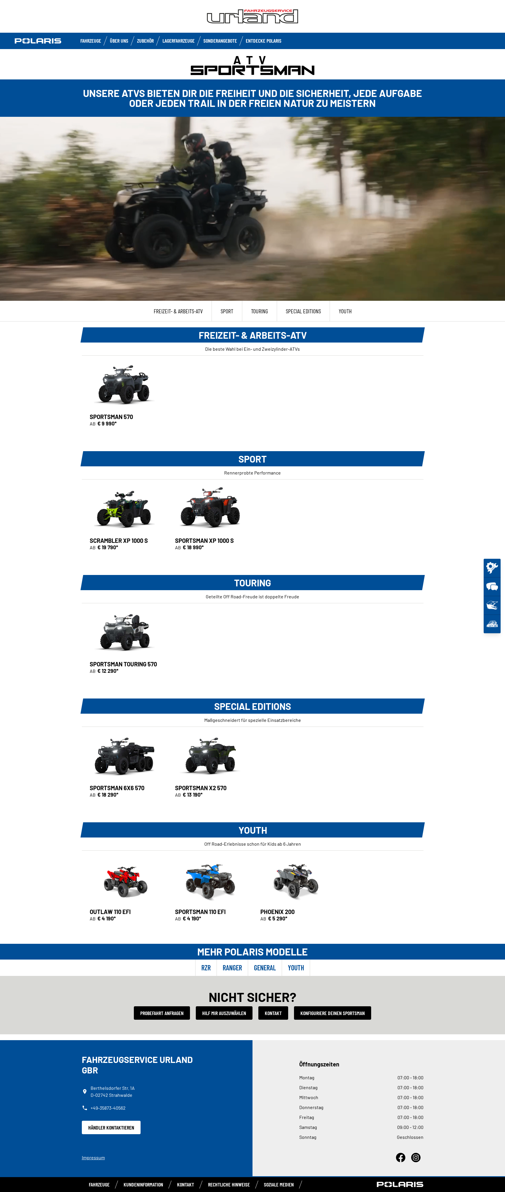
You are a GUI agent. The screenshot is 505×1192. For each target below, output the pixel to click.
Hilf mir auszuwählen (224, 1013)
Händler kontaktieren (111, 1127)
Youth (296, 967)
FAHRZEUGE (90, 40)
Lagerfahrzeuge (178, 40)
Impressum (93, 1157)
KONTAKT (185, 1184)
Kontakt (273, 1013)
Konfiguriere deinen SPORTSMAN (332, 1013)
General (265, 967)
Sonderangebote (220, 40)
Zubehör (145, 40)
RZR (206, 967)
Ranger (232, 967)
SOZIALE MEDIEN (279, 1184)
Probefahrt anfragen (162, 1013)
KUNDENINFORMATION (143, 1184)
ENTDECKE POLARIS (263, 40)
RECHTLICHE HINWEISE (229, 1184)
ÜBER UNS (119, 40)
